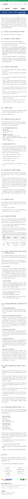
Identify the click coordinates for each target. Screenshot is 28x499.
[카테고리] (2, 8)
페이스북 (23, 479)
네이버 (21, 479)
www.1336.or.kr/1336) (15, 444)
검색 (25, 4)
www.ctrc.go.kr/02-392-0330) (19, 449)
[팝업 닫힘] (26, 0)
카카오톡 (26, 479)
